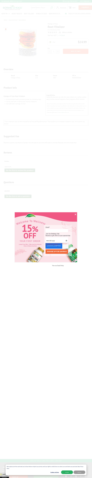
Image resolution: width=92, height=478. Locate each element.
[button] (4, 475)
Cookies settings (54, 472)
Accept (67, 472)
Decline (79, 472)
